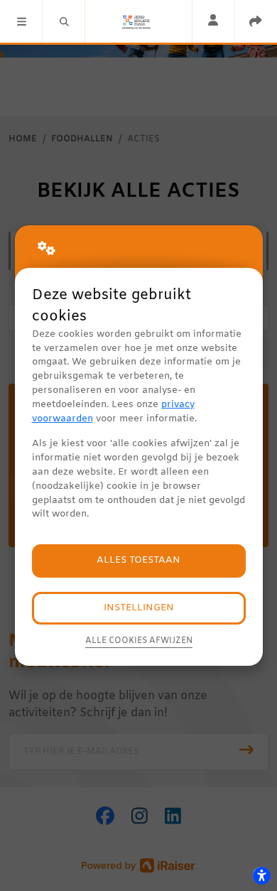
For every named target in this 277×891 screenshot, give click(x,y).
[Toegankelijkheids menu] (261, 875)
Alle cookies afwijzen (138, 641)
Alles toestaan (138, 560)
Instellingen (139, 608)
